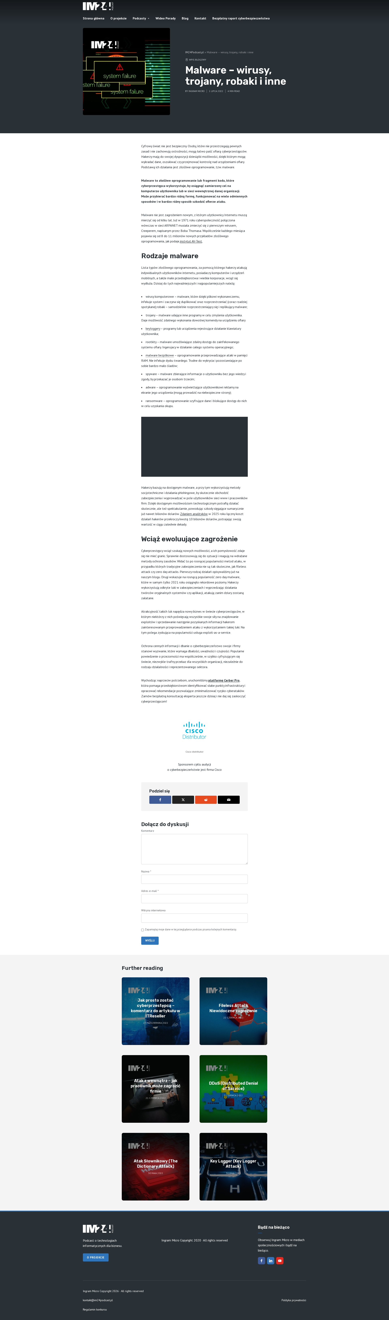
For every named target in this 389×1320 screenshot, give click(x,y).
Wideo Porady (166, 18)
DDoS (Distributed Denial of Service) (233, 1086)
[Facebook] (261, 1260)
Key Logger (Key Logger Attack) (233, 1164)
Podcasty (139, 18)
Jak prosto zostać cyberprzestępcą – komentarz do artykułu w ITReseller (155, 1008)
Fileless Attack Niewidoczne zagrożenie (233, 1008)
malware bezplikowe (160, 355)
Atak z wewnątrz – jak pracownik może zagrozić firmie (156, 1086)
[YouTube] (279, 1260)
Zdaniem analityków (194, 514)
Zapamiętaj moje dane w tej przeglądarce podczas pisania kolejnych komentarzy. (191, 929)
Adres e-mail (150, 891)
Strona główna (93, 18)
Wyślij (150, 940)
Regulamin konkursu (95, 1309)
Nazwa (146, 871)
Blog (185, 18)
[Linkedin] (270, 1260)
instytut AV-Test (191, 241)
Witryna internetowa (153, 910)
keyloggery (153, 328)
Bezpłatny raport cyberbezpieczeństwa (241, 18)
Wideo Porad (207, 465)
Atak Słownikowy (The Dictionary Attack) (156, 1164)
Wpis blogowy (197, 59)
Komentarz (147, 831)
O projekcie (118, 18)
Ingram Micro (197, 91)
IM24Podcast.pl (194, 52)
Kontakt (200, 18)
